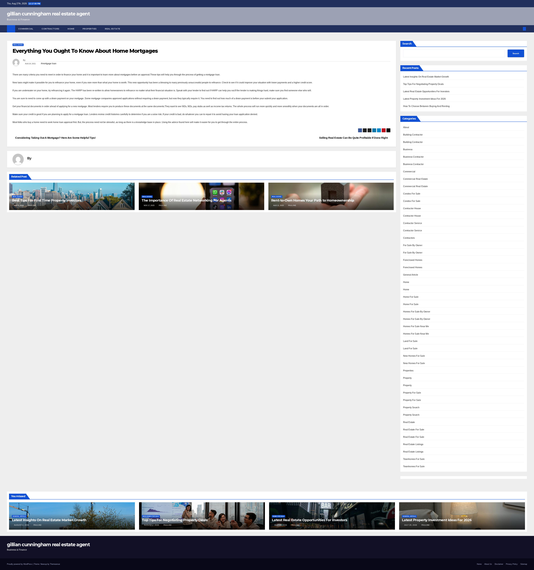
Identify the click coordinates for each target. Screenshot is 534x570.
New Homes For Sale (414, 356)
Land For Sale (410, 341)
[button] (520, 29)
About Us (488, 564)
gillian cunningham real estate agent (48, 14)
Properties (90, 29)
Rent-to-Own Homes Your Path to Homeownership (312, 200)
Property (407, 378)
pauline (32, 205)
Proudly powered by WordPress (20, 564)
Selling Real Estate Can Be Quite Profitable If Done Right (353, 137)
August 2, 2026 (152, 525)
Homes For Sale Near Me (416, 326)
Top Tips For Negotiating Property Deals (423, 84)
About (406, 127)
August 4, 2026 (22, 525)
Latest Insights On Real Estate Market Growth (426, 77)
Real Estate (113, 29)
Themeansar (55, 564)
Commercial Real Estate (415, 179)
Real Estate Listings (413, 444)
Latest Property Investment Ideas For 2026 (424, 99)
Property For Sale (412, 393)
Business (408, 149)
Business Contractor (413, 157)
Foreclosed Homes (412, 260)
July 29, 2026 (411, 525)
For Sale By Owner (412, 245)
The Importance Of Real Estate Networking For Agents (186, 200)
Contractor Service (412, 223)
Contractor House (412, 208)
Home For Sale (411, 297)
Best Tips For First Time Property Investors (46, 200)
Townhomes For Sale (414, 459)
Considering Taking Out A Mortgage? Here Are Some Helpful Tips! (55, 137)
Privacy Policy (512, 564)
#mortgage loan (48, 63)
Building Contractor (413, 135)
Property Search (411, 407)
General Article (410, 275)
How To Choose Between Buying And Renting (426, 106)
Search (407, 43)
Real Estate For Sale (413, 429)
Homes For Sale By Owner (416, 311)
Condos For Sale (411, 194)
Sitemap (523, 564)
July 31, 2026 (281, 525)
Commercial (26, 29)
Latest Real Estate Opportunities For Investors (426, 91)
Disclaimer (499, 564)
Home (71, 29)
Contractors (51, 29)
